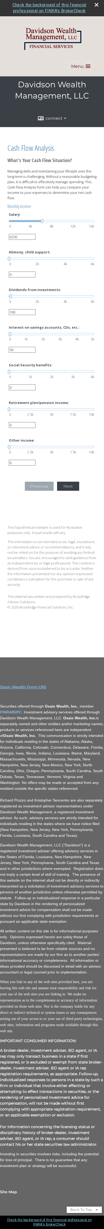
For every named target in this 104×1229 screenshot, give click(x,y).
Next (68, 486)
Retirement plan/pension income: (39, 403)
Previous (39, 486)
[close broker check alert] (96, 5)
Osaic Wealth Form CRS (23, 687)
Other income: (22, 440)
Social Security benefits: (30, 365)
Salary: (15, 214)
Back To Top (81, 1210)
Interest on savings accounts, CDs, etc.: (44, 327)
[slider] (51, 221)
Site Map (8, 1191)
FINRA (6, 712)
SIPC (17, 712)
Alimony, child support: (30, 252)
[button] (80, 66)
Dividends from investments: (35, 290)
